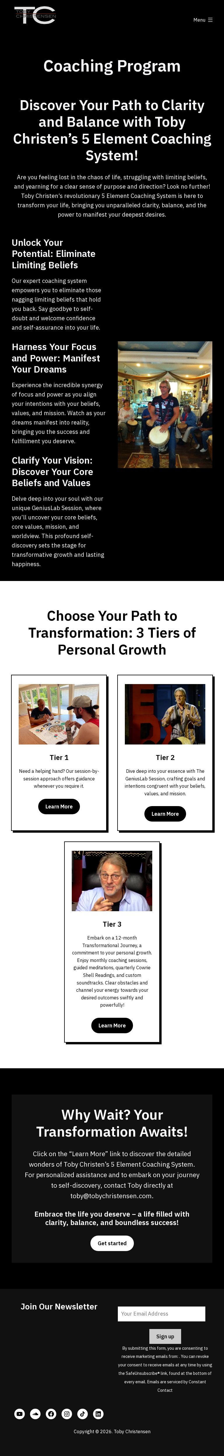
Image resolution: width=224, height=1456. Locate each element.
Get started (112, 1243)
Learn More (59, 806)
